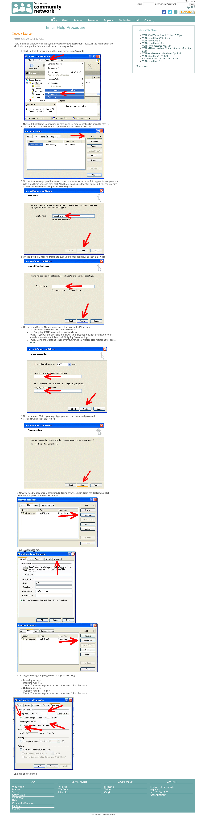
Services (78, 20)
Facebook (109, 787)
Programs (108, 20)
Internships (63, 792)
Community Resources (23, 803)
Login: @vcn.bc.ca (151, 4)
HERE (32, 343)
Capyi (107, 792)
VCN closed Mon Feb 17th (155, 56)
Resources (93, 20)
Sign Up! (190, 7)
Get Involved (125, 20)
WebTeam (63, 790)
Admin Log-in (18, 798)
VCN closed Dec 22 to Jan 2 (156, 38)
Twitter (107, 790)
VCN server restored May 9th (156, 46)
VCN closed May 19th (153, 43)
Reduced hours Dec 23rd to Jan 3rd (160, 59)
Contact (148, 20)
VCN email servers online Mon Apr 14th (161, 53)
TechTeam (63, 787)
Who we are (18, 787)
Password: (171, 4)
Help (137, 20)
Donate (16, 790)
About (65, 20)
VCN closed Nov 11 (152, 61)
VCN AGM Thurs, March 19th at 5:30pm (162, 35)
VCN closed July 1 (151, 41)
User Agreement (158, 795)
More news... (142, 66)
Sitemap (16, 809)
